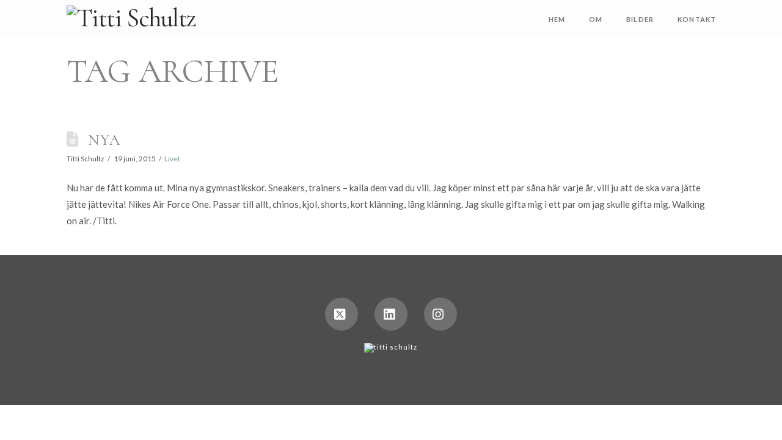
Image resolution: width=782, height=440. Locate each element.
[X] (341, 314)
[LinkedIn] (391, 314)
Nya (104, 139)
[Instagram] (440, 314)
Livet (172, 158)
